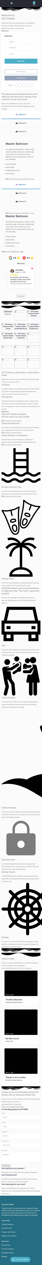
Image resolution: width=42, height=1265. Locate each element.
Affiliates (4, 1256)
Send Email (6, 1166)
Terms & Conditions (8, 1249)
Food (11, 1041)
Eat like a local (12, 1038)
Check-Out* (5, 1141)
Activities (8, 1002)
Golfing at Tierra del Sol (9, 1236)
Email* (4, 1122)
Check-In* (5, 1132)
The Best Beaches (14, 999)
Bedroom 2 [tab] (22, 123)
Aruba (14, 1002)
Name (3, 1113)
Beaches (19, 1002)
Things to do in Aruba (15, 1077)
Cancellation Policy (8, 1253)
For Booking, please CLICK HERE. (15, 1109)
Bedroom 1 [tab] (22, 114)
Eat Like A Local (7, 1228)
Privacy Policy (6, 1245)
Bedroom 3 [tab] (22, 131)
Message (4, 1150)
